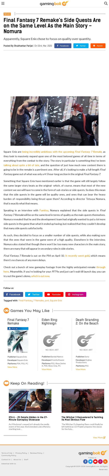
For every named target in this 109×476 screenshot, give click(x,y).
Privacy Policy (21, 453)
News (7, 14)
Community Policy (8, 455)
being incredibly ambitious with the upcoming (48, 151)
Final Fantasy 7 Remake (88, 151)
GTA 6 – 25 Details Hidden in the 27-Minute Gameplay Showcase (28, 418)
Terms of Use (6, 453)
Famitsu (43, 210)
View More (12, 367)
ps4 (47, 300)
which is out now (40, 276)
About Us (17, 459)
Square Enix (56, 300)
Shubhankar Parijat (23, 45)
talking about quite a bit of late (21, 165)
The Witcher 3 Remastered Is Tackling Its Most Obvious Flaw (82, 418)
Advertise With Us (8, 464)
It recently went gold (77, 255)
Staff (26, 459)
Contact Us (5, 459)
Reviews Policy (36, 453)
